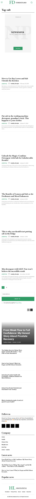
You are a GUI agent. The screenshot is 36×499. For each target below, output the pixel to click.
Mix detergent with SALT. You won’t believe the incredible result (17, 270)
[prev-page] (28, 310)
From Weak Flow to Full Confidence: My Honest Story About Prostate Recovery (16, 335)
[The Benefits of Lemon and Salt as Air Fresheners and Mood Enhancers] (18, 181)
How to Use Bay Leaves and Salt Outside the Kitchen (15, 79)
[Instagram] (8, 426)
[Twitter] (12, 426)
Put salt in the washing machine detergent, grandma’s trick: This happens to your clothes (15, 118)
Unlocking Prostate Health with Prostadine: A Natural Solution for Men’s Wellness (12, 376)
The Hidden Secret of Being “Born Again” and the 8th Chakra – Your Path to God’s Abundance (12, 352)
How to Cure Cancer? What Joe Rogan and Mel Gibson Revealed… (12, 364)
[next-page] (10, 287)
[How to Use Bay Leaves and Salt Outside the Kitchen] (18, 66)
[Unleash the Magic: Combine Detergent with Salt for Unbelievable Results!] (18, 143)
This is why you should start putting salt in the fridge (17, 232)
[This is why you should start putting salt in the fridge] (18, 219)
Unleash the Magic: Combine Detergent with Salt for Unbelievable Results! (17, 157)
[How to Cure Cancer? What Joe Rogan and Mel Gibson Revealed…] (29, 364)
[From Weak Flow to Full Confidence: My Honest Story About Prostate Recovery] (18, 325)
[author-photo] (9, 83)
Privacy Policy (18, 302)
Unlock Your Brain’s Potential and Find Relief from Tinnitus (11, 388)
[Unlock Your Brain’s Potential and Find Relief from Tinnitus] (29, 389)
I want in (17, 298)
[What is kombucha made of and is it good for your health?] (29, 401)
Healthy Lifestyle (15, 83)
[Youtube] (17, 426)
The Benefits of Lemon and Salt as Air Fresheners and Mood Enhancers (17, 195)
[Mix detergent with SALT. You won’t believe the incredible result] (18, 256)
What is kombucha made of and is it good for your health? (12, 401)
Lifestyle (4, 83)
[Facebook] (3, 426)
